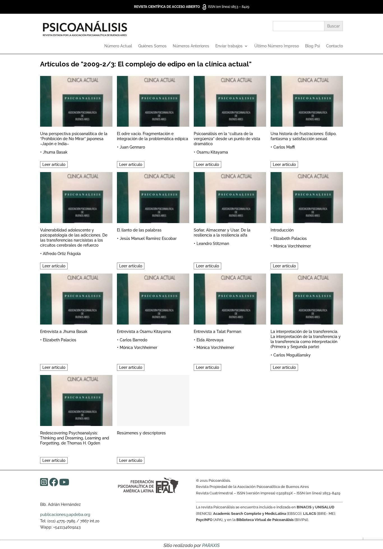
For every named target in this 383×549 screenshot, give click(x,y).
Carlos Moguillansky (292, 355)
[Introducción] (307, 196)
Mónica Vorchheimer (292, 246)
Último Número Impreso (276, 46)
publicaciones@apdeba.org (65, 514)
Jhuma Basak (55, 152)
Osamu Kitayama (212, 152)
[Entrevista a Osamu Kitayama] (153, 298)
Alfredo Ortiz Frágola (62, 253)
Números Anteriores (191, 46)
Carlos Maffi (284, 147)
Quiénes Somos (152, 46)
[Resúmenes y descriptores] (153, 399)
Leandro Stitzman (213, 243)
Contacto (334, 46)
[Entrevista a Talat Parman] (230, 298)
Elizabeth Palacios (290, 238)
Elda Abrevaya (210, 340)
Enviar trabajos (229, 46)
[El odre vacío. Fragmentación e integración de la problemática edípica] (153, 100)
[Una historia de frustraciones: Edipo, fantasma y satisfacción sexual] (307, 100)
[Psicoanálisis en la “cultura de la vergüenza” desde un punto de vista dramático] (230, 100)
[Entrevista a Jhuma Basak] (76, 298)
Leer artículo (53, 164)
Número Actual (118, 46)
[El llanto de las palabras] (153, 196)
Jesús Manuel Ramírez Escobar (148, 238)
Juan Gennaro (132, 147)
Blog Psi (312, 46)
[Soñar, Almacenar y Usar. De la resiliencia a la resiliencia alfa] (230, 196)
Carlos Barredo (133, 340)
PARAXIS (211, 545)
